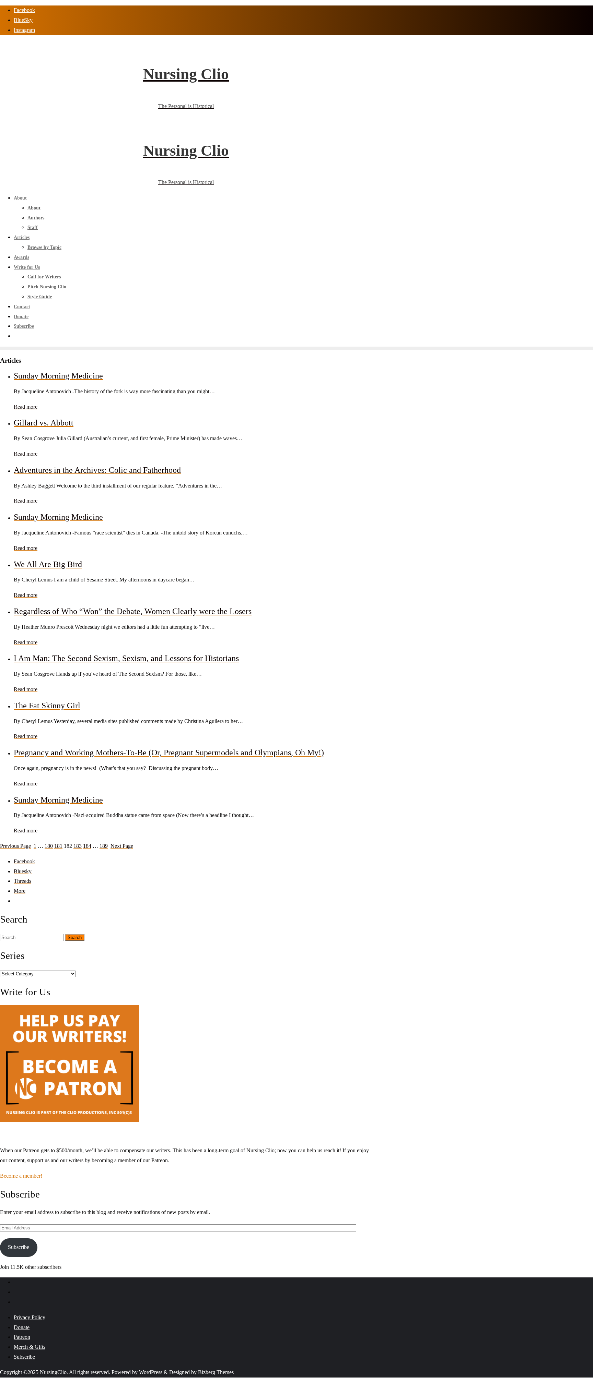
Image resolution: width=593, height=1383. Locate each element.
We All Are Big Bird (48, 564)
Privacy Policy (29, 1317)
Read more (25, 407)
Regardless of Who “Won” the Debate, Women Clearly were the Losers (133, 611)
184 (87, 846)
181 (58, 846)
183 (77, 846)
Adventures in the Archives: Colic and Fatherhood (97, 470)
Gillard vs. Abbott (43, 422)
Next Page (122, 846)
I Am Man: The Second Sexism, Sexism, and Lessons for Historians (126, 658)
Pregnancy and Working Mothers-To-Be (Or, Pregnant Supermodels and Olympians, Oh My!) (169, 752)
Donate (22, 1327)
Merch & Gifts (29, 1347)
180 (49, 846)
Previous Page (15, 846)
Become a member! (21, 1176)
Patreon (22, 1337)
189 (104, 846)
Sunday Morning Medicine (58, 375)
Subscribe (18, 1247)
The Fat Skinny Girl (47, 705)
